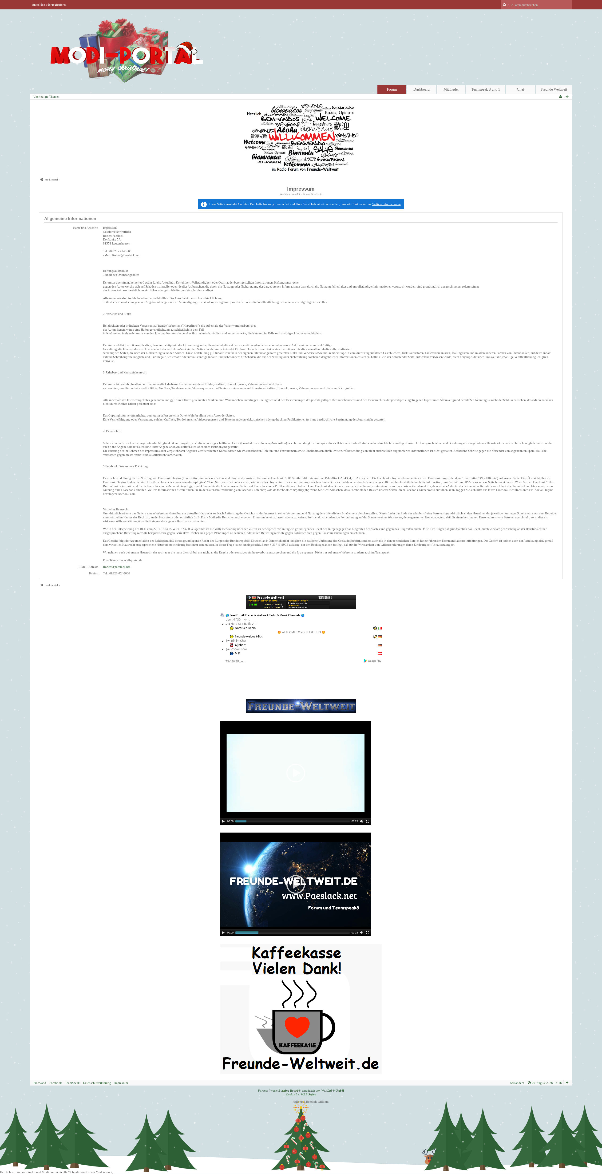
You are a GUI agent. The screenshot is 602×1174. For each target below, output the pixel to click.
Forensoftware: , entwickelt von (301, 1090)
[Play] (223, 821)
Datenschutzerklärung (97, 1083)
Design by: (301, 1094)
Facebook (55, 1083)
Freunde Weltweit (554, 89)
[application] (295, 773)
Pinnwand (39, 1083)
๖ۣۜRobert (240, 645)
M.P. (237, 653)
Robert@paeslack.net (116, 567)
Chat (520, 89)
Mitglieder (451, 89)
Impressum (121, 1083)
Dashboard (421, 89)
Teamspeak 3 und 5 (485, 89)
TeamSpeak (72, 1083)
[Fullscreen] (368, 821)
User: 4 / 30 (233, 619)
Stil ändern (517, 1083)
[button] (295, 773)
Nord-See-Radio (245, 628)
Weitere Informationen (386, 204)
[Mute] (362, 821)
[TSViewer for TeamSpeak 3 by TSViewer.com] (233, 661)
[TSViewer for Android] (373, 661)
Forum (392, 89)
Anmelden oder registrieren (49, 4)
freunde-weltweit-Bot (248, 636)
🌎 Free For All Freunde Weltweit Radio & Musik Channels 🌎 (265, 615)
